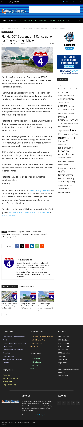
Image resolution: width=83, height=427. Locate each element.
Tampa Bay (62, 161)
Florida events (62, 123)
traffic (15, 237)
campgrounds (62, 95)
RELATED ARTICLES (9, 286)
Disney (71, 106)
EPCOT (72, 110)
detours (62, 106)
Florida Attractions (68, 120)
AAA (59, 85)
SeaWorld (61, 158)
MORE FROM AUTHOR (26, 286)
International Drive (70, 134)
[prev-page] (3, 314)
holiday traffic (73, 123)
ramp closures (34, 234)
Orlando (25, 234)
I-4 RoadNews (13, 28)
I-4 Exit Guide (8, 44)
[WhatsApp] (37, 246)
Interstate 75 (63, 141)
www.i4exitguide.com (40, 190)
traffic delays (65, 175)
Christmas (70, 95)
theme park (63, 165)
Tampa (43, 234)
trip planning (71, 182)
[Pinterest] (70, 2)
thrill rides (73, 168)
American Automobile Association (68, 89)
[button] (79, 20)
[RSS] (74, 2)
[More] (47, 246)
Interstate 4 (6, 234)
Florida (28, 232)
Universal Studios (63, 189)
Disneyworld (63, 109)
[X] (77, 2)
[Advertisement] (54, 9)
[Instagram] (67, 2)
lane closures (16, 234)
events (60, 113)
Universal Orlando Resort (65, 185)
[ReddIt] (42, 246)
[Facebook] (63, 2)
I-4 (44, 232)
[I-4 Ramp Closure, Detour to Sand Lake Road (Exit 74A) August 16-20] (28, 296)
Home (4, 28)
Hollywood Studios (63, 130)
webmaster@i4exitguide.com (39, 415)
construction (12, 232)
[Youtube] (80, 2)
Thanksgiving (6, 237)
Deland (67, 102)
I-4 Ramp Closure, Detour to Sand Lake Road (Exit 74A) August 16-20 (27, 306)
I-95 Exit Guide (15, 212)
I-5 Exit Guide (29, 212)
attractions (64, 92)
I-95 (59, 134)
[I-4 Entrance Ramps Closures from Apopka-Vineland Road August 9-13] (46, 296)
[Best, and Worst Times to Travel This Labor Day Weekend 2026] (9, 296)
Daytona (21, 232)
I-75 (77, 130)
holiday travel (37, 232)
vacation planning (64, 192)
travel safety (62, 182)
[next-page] (6, 314)
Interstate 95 (63, 144)
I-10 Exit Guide (42, 212)
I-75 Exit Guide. (8, 215)
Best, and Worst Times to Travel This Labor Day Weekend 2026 (9, 306)
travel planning (66, 178)
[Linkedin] (32, 246)
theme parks (63, 168)
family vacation (69, 113)
